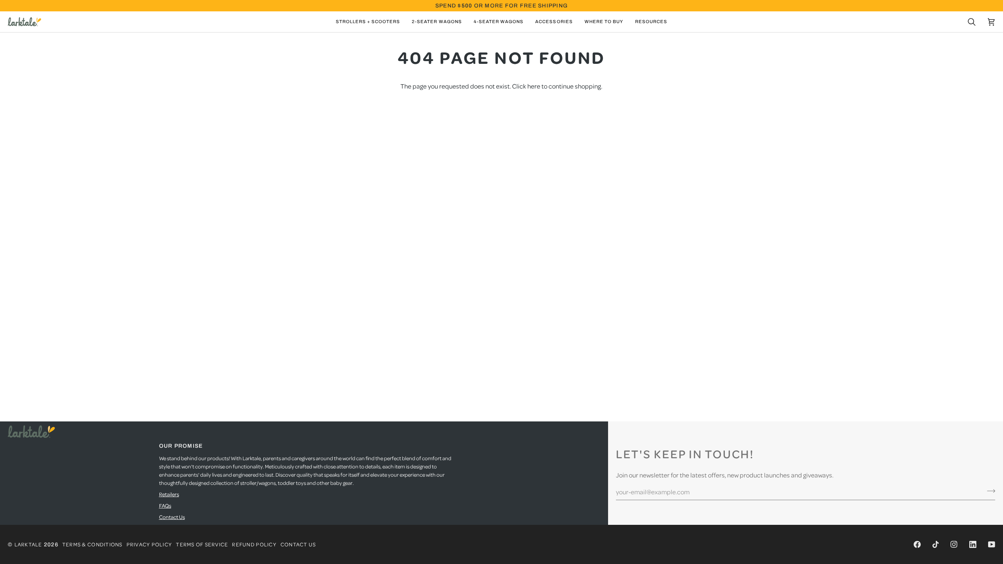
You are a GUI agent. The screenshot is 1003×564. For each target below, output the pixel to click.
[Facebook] (917, 544)
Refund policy (254, 544)
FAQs (165, 505)
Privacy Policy (149, 544)
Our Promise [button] (181, 446)
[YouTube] (991, 544)
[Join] (988, 490)
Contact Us (172, 516)
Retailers (169, 494)
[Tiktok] (935, 544)
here (533, 86)
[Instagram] (954, 544)
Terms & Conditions (92, 544)
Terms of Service (202, 544)
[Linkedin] (972, 544)
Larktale (28, 544)
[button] (368, 21)
